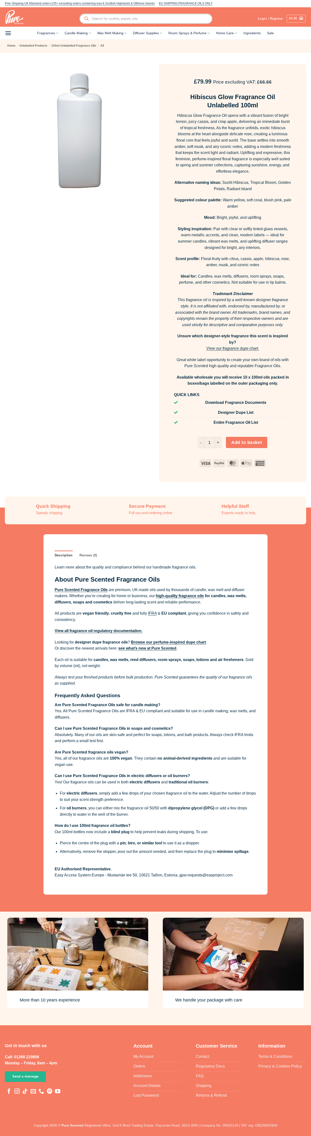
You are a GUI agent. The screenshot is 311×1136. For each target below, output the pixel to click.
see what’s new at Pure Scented (147, 648)
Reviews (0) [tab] (88, 555)
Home (11, 45)
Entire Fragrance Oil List (236, 422)
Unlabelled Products (33, 45)
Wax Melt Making (110, 33)
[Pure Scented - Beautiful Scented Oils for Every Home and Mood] (16, 17)
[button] (296, 19)
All (102, 45)
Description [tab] (64, 555)
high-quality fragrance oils (180, 596)
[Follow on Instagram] (17, 1092)
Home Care (225, 33)
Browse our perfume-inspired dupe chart (168, 642)
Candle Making (76, 33)
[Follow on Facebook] (9, 1092)
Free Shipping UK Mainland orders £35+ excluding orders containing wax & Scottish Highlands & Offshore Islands (80, 3)
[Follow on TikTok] (25, 1092)
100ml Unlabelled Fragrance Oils (73, 45)
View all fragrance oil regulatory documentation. (98, 631)
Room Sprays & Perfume (187, 33)
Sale (270, 33)
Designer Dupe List (235, 412)
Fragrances (46, 33)
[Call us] (41, 1092)
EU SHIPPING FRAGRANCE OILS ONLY (186, 3)
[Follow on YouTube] (57, 1092)
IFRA (152, 613)
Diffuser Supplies (146, 33)
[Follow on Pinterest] (49, 1092)
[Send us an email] (33, 1092)
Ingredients (252, 33)
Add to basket (246, 442)
